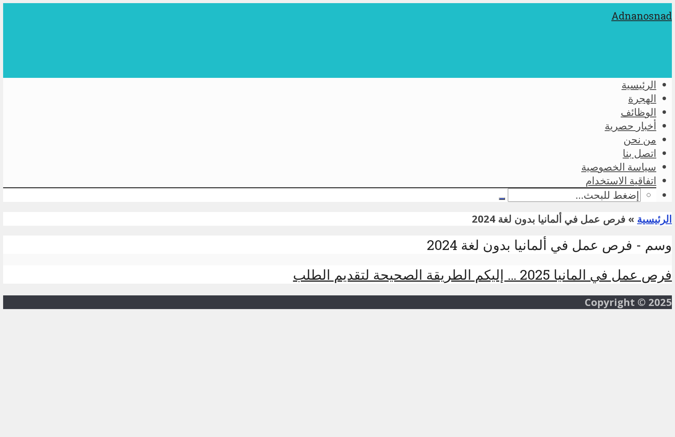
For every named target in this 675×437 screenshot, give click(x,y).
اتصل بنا (639, 153)
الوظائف (638, 112)
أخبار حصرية (630, 125)
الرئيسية (638, 84)
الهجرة (642, 98)
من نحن (639, 139)
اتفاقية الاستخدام (621, 180)
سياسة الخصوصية (618, 166)
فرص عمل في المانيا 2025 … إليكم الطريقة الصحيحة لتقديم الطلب (482, 274)
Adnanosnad (641, 15)
